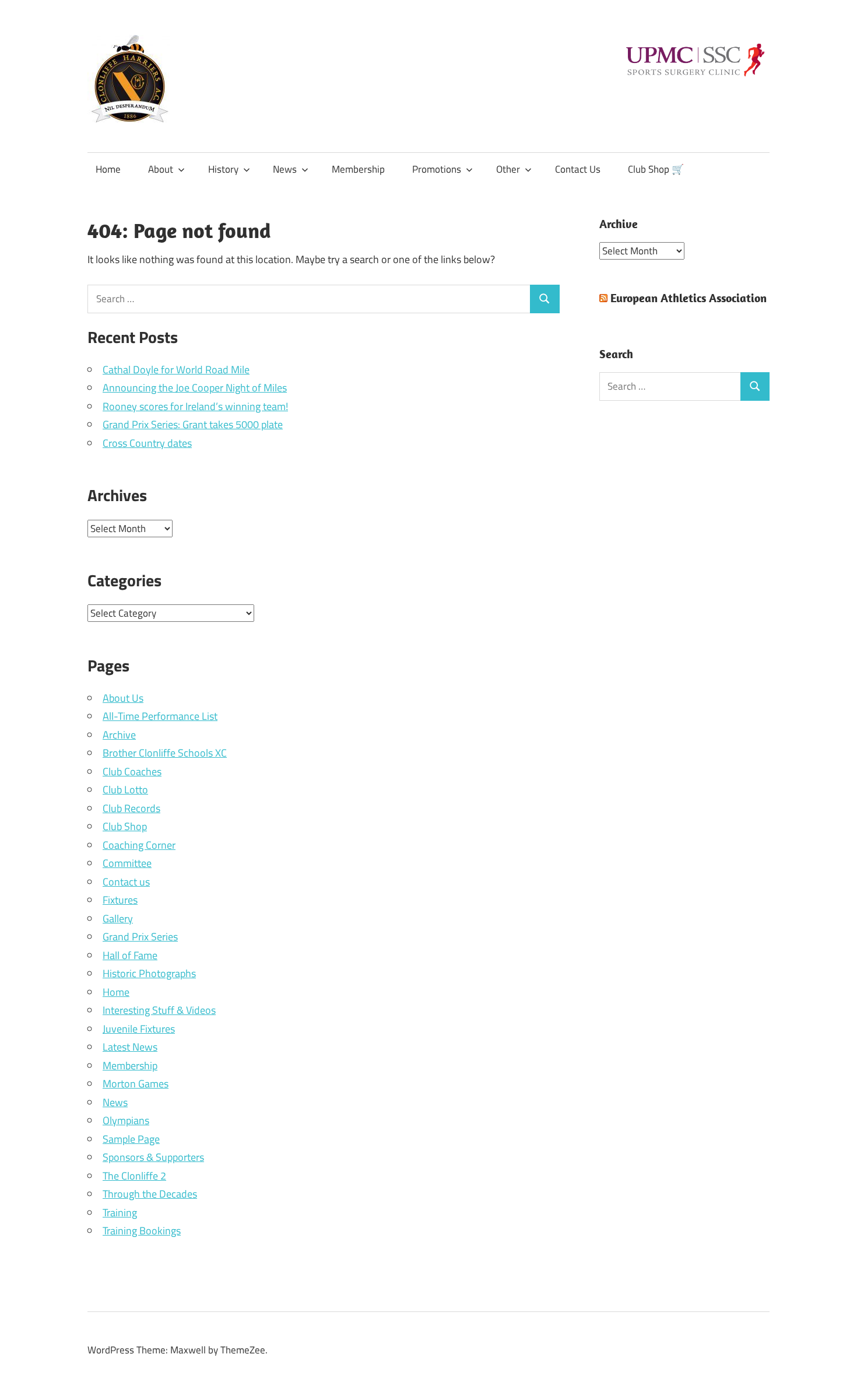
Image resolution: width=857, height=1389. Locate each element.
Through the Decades (150, 1194)
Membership (358, 169)
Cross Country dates (147, 443)
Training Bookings (142, 1230)
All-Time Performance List (160, 716)
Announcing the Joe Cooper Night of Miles (195, 388)
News (285, 169)
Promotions (436, 169)
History (223, 169)
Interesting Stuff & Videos (159, 1010)
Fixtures (120, 900)
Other (508, 169)
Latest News (130, 1047)
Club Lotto (125, 789)
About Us (123, 698)
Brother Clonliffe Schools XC (165, 753)
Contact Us (577, 169)
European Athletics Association (688, 298)
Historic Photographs (149, 973)
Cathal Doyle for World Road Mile (176, 369)
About (160, 169)
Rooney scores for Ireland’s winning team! (195, 406)
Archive (119, 735)
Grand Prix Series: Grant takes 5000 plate (193, 424)
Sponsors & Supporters (153, 1157)
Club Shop (125, 826)
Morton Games (135, 1083)
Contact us (126, 882)
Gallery (118, 918)
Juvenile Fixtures (139, 1029)
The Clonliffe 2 (134, 1176)
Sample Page (131, 1139)
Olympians (126, 1120)
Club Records (131, 808)
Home (108, 169)
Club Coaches (132, 771)
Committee (127, 863)
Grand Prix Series (140, 936)
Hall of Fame (130, 955)
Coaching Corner (139, 845)
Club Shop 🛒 (656, 169)
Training (120, 1212)
